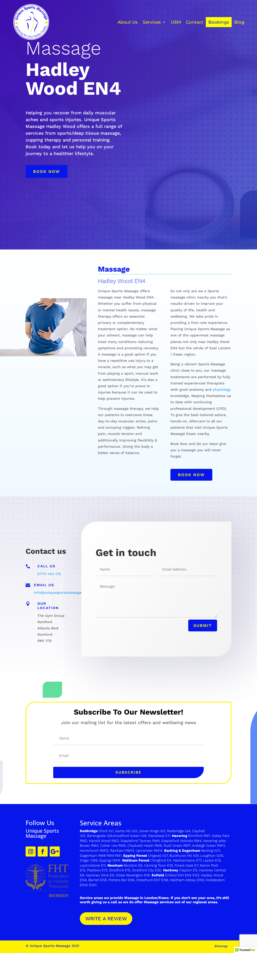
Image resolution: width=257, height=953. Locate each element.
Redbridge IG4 (178, 831)
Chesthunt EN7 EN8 (152, 880)
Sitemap (221, 946)
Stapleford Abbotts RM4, (181, 841)
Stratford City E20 (146, 870)
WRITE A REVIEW (106, 919)
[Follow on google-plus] (55, 851)
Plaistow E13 (97, 870)
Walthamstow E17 (187, 860)
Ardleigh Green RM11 (208, 845)
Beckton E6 (133, 865)
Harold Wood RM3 (104, 841)
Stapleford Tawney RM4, (140, 841)
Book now (46, 171)
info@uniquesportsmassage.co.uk (63, 592)
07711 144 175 (49, 574)
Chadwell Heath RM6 (144, 845)
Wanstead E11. (160, 836)
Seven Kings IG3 (152, 831)
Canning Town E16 (158, 865)
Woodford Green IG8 (129, 836)
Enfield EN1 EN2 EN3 (182, 875)
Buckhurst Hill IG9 (184, 856)
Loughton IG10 (211, 856)
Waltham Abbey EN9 (187, 880)
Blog (239, 22)
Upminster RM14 (149, 850)
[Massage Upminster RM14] (135, 850)
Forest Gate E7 (186, 865)
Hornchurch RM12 (94, 850)
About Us (127, 22)
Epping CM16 (109, 860)
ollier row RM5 (114, 845)
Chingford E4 (160, 860)
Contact (194, 22)
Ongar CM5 (89, 860)
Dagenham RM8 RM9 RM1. (101, 856)
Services (152, 22)
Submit (203, 625)
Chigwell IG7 (158, 856)
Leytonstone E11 (93, 865)
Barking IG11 (210, 850)
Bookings (218, 22)
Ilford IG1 (106, 831)
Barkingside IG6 (99, 836)
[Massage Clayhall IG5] (191, 831)
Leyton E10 (212, 860)
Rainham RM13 (122, 850)
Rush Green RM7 (177, 845)
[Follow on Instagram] (31, 851)
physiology (222, 389)
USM (176, 22)
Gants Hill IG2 (126, 831)
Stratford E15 (119, 870)
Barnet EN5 (97, 880)
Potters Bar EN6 (122, 880)
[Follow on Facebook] (43, 851)
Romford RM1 (199, 836)
